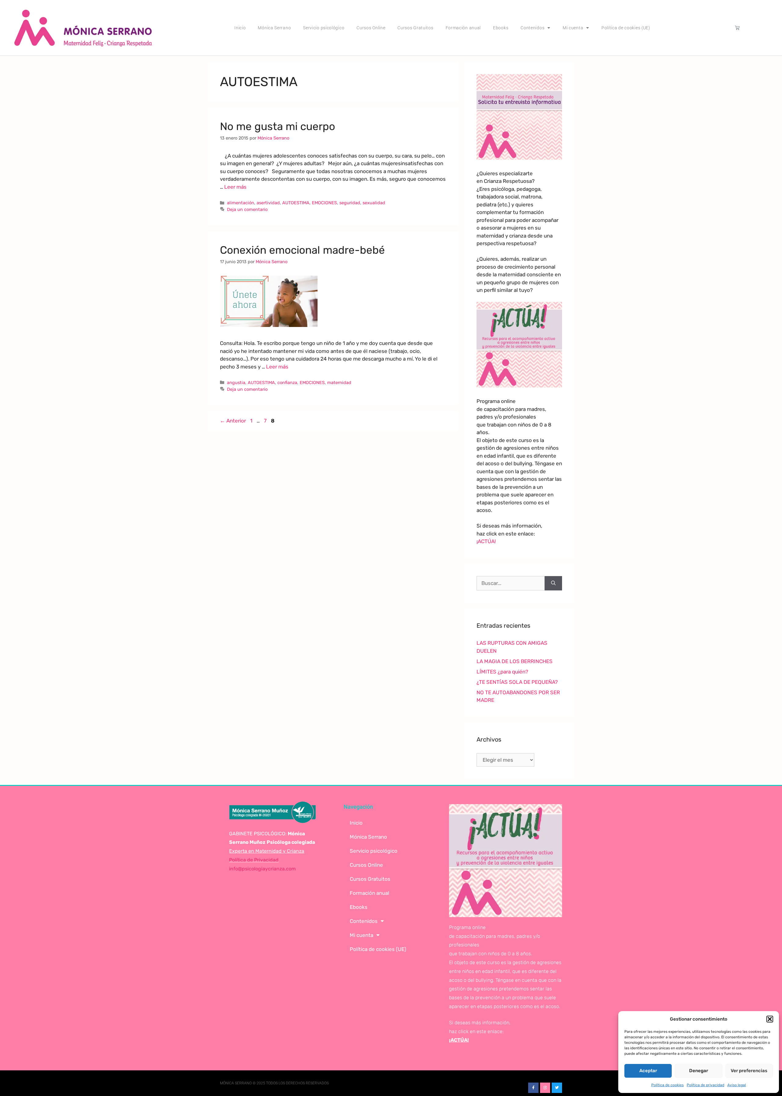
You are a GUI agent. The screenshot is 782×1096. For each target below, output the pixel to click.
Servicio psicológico (323, 27)
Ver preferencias (749, 1070)
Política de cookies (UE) (625, 27)
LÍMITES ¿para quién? (502, 672)
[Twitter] (557, 1088)
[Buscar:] (511, 583)
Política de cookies (667, 1085)
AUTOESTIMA (295, 202)
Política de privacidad (705, 1085)
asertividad (268, 202)
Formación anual (463, 27)
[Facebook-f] (533, 1088)
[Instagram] (545, 1088)
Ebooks (500, 27)
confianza (287, 382)
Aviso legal (736, 1085)
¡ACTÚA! (486, 541)
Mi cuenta (573, 27)
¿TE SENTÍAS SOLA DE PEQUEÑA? (517, 682)
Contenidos (532, 27)
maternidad (339, 382)
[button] (770, 1019)
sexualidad (374, 202)
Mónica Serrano (274, 27)
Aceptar (648, 1070)
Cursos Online (370, 27)
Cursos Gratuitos (415, 27)
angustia (236, 382)
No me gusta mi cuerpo (277, 126)
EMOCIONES (324, 202)
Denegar (698, 1070)
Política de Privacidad (254, 860)
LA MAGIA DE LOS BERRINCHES (515, 661)
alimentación (240, 202)
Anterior (233, 421)
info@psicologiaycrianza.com (262, 869)
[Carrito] (737, 28)
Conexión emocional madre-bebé (302, 250)
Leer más (235, 187)
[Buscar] (553, 583)
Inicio (240, 27)
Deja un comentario (247, 209)
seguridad (349, 202)
